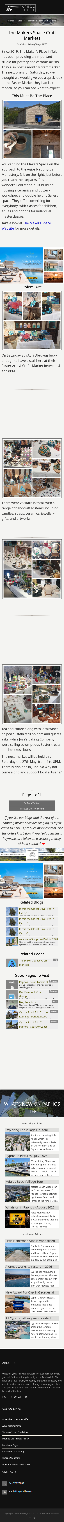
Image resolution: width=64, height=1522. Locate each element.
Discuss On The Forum (32, 808)
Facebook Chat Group (13, 1451)
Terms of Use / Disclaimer (15, 1432)
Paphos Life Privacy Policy (15, 1438)
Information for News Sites (16, 1464)
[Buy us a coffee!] (32, 854)
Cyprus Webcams (11, 1457)
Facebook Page (10, 1445)
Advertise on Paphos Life (15, 1419)
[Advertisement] (32, 412)
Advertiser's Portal (11, 1425)
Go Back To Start (32, 803)
